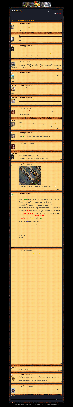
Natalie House (14, 193)
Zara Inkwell (13, 120)
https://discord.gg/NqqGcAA (59, 13)
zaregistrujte (19, 10)
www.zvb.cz (54, 11)
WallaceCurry (14, 367)
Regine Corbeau (14, 45)
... (12, 395)
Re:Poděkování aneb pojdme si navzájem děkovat (26, 23)
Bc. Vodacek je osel (15, 72)
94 (13, 395)
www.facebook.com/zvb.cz (59, 14)
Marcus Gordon (14, 85)
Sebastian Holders (14, 97)
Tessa (13, 385)
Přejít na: (57, 399)
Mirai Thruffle (14, 35)
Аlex (12, 374)
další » (61, 396)
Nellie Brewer (14, 163)
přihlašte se (16, 10)
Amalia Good (14, 23)
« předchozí (59, 396)
